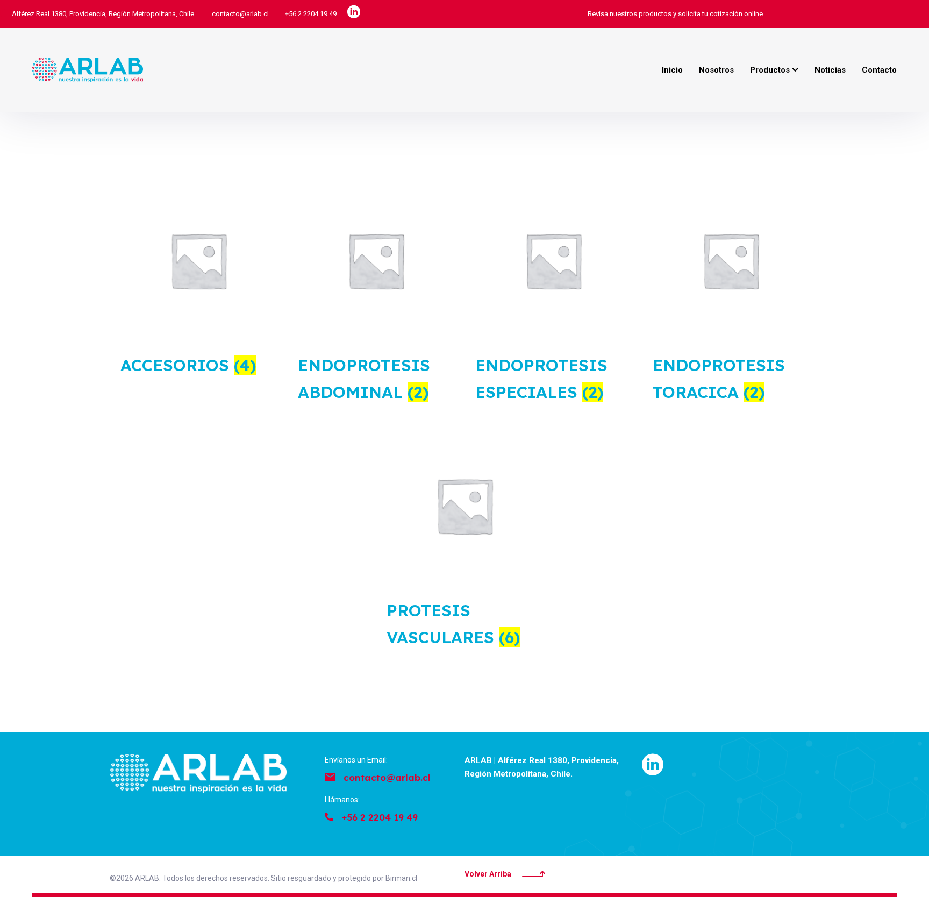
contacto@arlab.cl (240, 14)
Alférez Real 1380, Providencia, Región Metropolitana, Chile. (104, 14)
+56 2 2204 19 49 (311, 14)
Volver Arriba (487, 874)
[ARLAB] (87, 70)
